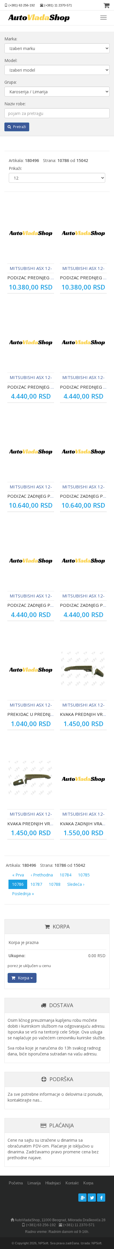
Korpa (23, 978)
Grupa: (10, 82)
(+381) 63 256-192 (21, 5)
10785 (84, 875)
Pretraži (19, 126)
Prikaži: (15, 168)
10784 (65, 875)
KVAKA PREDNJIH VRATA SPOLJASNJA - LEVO (53, 823)
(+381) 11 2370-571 (58, 5)
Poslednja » (23, 893)
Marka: (10, 39)
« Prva (18, 875)
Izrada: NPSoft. (91, 1243)
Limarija (34, 1183)
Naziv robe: (15, 103)
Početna (16, 1183)
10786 (18, 884)
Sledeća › (75, 884)
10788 (55, 884)
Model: (10, 60)
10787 (36, 884)
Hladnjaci (53, 1183)
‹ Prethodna (42, 875)
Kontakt (72, 1183)
